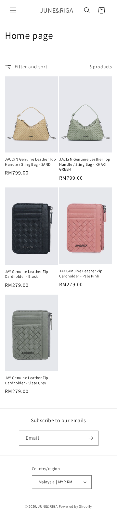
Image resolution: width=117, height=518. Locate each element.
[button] (13, 10)
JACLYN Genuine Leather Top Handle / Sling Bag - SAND (30, 162)
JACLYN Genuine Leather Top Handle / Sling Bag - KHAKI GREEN (84, 164)
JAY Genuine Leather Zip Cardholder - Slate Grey (26, 380)
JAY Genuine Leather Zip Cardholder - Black (26, 274)
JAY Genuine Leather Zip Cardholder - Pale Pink (81, 273)
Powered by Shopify (75, 506)
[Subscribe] (91, 438)
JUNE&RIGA (48, 506)
